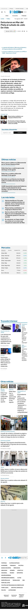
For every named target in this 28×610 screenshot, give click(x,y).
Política (8, 18)
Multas (3, 590)
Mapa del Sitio (5, 582)
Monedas (3, 250)
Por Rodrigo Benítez (5, 475)
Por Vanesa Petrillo (5, 345)
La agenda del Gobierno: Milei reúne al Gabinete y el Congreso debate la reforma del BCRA (14, 48)
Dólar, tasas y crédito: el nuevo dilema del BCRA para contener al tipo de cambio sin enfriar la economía (14, 471)
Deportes (20, 573)
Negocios (4, 570)
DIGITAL (6, 596)
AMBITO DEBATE (21, 596)
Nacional (4, 573)
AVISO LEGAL (5, 587)
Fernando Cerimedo (19, 8)
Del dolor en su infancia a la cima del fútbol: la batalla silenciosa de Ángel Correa (13, 180)
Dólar (7, 15)
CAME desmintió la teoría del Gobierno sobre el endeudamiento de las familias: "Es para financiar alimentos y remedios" (13, 188)
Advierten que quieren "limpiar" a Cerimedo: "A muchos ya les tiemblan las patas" (24, 354)
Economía (15, 15)
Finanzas (24, 15)
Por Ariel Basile (4, 368)
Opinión (12, 570)
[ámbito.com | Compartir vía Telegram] (24, 31)
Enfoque (11, 8)
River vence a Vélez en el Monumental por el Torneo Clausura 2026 (13, 163)
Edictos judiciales (17, 587)
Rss (23, 580)
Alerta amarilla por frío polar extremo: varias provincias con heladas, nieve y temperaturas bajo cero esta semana (15, 203)
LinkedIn (12, 557)
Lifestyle (20, 570)
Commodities (17, 250)
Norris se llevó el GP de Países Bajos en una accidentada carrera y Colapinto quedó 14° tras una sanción (15, 214)
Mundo (12, 573)
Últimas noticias (14, 563)
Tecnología (16, 580)
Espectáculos (5, 580)
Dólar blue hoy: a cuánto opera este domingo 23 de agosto (12, 169)
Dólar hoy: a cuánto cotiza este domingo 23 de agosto (11, 174)
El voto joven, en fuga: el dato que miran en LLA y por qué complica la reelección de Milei (17, 122)
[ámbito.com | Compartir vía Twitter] (20, 31)
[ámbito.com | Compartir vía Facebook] (19, 31)
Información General (8, 577)
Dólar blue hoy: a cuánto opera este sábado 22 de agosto (12, 504)
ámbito (2, 18)
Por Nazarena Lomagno (6, 448)
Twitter (2, 557)
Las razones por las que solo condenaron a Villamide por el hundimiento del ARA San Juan (6, 339)
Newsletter (23, 557)
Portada (4, 563)
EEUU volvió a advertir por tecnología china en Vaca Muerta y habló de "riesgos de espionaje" (24, 334)
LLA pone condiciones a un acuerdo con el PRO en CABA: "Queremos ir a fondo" (14, 52)
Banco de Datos (6, 568)
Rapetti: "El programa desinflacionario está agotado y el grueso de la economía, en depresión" (14, 444)
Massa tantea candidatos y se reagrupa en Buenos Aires (15, 117)
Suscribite (20, 132)
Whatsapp (19, 557)
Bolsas (9, 250)
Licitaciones (12, 590)
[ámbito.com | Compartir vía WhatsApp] (17, 31)
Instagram (8, 557)
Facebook (5, 557)
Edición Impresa (6, 575)
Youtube (16, 557)
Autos (19, 577)
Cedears (25, 250)
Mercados (17, 568)
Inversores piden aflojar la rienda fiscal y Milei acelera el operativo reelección (5, 361)
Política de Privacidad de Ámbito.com (12, 585)
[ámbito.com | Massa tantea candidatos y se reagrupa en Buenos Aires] (4, 117)
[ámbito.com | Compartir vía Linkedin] (22, 31)
